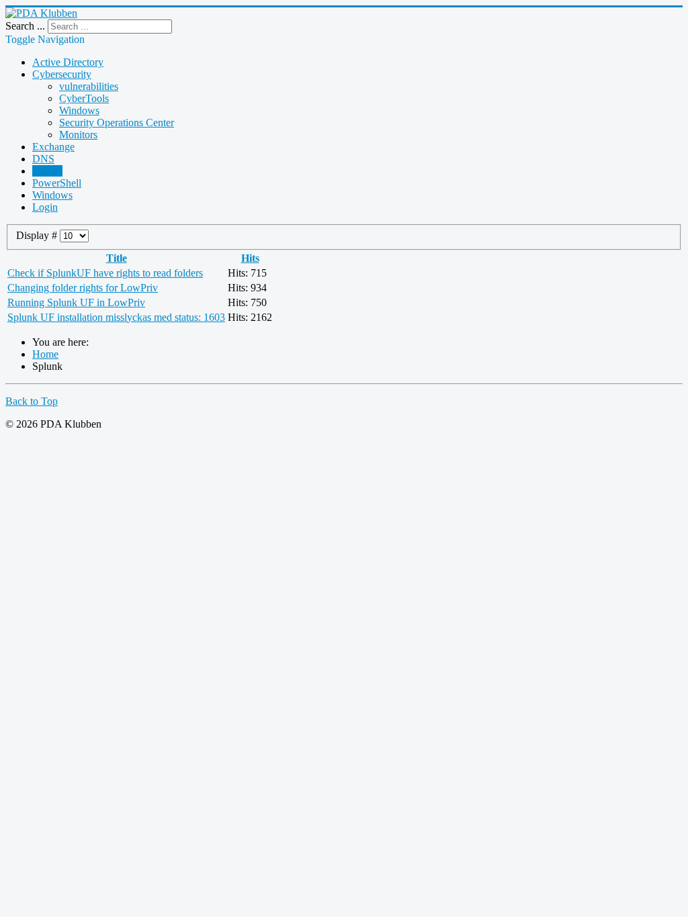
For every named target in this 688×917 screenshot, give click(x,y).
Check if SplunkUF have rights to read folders (105, 273)
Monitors (78, 134)
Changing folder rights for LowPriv (82, 287)
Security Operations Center (116, 122)
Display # (38, 235)
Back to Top (31, 401)
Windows (79, 110)
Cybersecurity (61, 74)
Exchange (53, 146)
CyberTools (84, 98)
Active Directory (67, 62)
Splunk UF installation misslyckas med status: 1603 (116, 317)
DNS (43, 158)
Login (45, 207)
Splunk (47, 171)
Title (116, 258)
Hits (250, 258)
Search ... (25, 26)
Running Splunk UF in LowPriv (76, 302)
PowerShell (56, 183)
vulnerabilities (88, 86)
